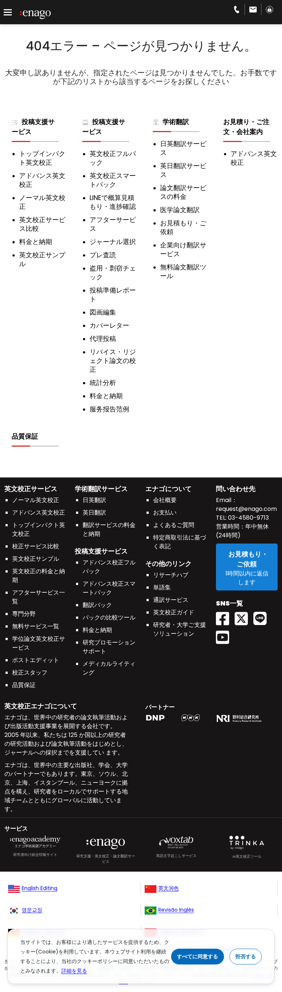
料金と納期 (35, 241)
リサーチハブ (170, 575)
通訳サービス (170, 600)
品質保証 (25, 436)
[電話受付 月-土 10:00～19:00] (236, 9)
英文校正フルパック (113, 158)
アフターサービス (113, 224)
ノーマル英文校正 (42, 202)
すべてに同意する (197, 956)
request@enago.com (246, 509)
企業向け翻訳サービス (183, 249)
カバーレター (109, 325)
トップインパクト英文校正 (42, 158)
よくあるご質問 (173, 525)
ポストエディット (35, 660)
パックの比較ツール (109, 617)
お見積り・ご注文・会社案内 (246, 126)
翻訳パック (97, 605)
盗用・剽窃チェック (113, 272)
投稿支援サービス (33, 126)
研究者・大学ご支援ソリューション (179, 629)
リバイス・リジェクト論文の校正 (113, 361)
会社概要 (165, 500)
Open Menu (8, 12)
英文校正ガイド (173, 612)
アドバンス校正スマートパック (109, 588)
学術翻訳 (176, 121)
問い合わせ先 (236, 488)
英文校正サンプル (42, 259)
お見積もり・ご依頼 (183, 227)
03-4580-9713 (248, 517)
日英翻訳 (94, 500)
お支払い (165, 512)
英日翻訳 (94, 512)
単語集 (162, 587)
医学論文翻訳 (180, 210)
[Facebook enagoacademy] (225, 616)
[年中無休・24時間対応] (253, 9)
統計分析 (103, 382)
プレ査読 (103, 255)
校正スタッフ (29, 672)
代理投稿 (103, 338)
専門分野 (24, 614)
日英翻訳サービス (183, 148)
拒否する (245, 956)
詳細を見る (74, 970)
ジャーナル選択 (113, 241)
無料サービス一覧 (35, 626)
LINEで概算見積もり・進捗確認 (113, 202)
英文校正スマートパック (113, 180)
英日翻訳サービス (183, 170)
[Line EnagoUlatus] (262, 616)
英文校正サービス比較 (42, 224)
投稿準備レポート (113, 295)
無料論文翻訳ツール (183, 271)
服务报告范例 (109, 409)
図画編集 (103, 312)
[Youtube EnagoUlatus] (225, 634)
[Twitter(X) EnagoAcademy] (244, 616)
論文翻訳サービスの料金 (183, 192)
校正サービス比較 (35, 546)
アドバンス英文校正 (42, 180)
